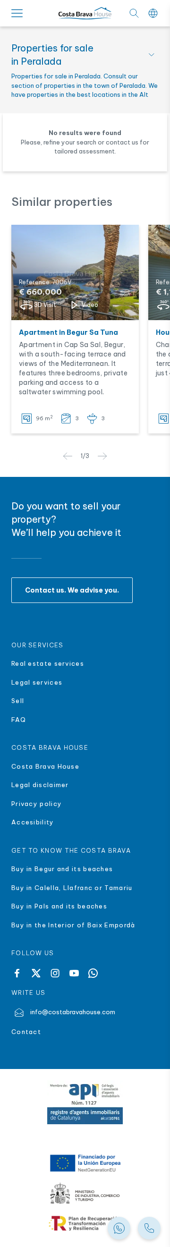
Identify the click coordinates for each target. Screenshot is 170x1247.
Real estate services (47, 663)
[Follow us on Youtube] (74, 973)
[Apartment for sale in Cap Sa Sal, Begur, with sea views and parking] (75, 272)
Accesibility (32, 822)
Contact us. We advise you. (72, 590)
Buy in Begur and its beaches (62, 869)
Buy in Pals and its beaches (59, 906)
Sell (17, 700)
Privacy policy (36, 803)
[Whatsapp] (93, 973)
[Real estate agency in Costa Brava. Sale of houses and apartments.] (149, 1228)
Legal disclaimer (40, 785)
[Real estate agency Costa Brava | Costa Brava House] (85, 13)
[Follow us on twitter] (36, 973)
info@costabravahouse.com (72, 1012)
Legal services (36, 682)
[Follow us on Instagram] (55, 973)
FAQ (18, 719)
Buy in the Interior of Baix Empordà (74, 925)
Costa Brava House (45, 766)
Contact (26, 1031)
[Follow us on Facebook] (17, 973)
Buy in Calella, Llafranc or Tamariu (72, 887)
